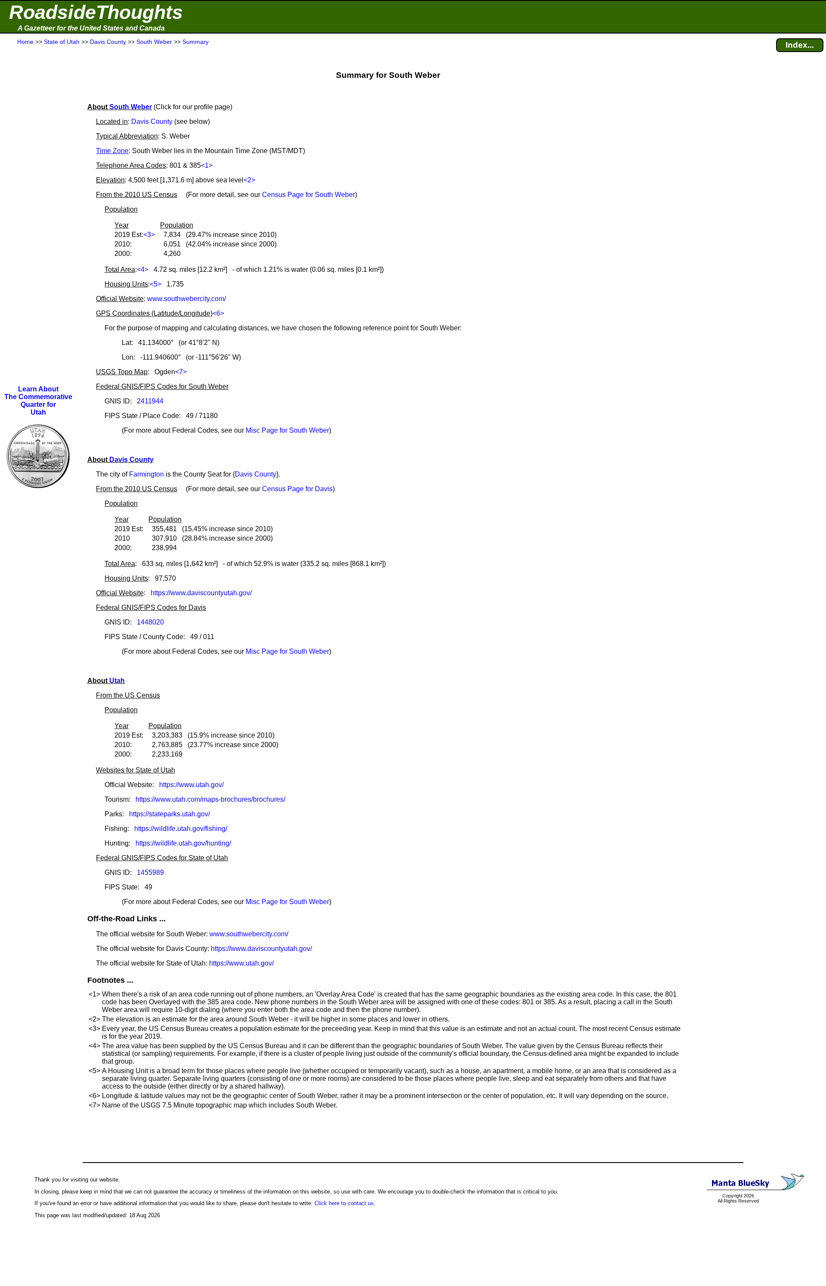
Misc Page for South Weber (287, 430)
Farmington (146, 474)
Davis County (152, 121)
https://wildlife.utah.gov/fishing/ (180, 828)
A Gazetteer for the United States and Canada (91, 28)
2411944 (150, 401)
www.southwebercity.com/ (186, 298)
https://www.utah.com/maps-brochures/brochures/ (210, 799)
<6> (218, 313)
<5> (155, 284)
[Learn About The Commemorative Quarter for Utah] (38, 494)
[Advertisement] (38, 216)
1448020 (150, 622)
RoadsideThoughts (96, 12)
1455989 (150, 872)
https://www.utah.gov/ (191, 784)
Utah (117, 680)
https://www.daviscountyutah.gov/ (201, 593)
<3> (149, 234)
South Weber (130, 107)
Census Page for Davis (297, 488)
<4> (142, 269)
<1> (207, 165)
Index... (800, 44)
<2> (249, 180)
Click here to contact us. (345, 1203)
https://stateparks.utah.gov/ (169, 814)
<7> (181, 371)
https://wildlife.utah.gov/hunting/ (183, 843)
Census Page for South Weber (308, 194)
